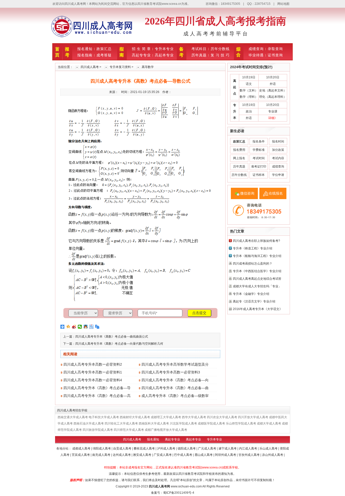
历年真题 (199, 55)
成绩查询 (256, 49)
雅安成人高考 (142, 455)
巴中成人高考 (183, 455)
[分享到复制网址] (97, 327)
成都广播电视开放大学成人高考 (166, 430)
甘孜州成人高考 (249, 455)
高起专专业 (141, 55)
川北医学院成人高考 (183, 423)
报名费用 (239, 150)
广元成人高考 (207, 448)
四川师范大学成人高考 (129, 430)
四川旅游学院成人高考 (98, 430)
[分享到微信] (80, 327)
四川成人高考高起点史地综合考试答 (257, 278)
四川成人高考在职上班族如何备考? (256, 241)
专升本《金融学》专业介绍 (251, 294)
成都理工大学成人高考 (166, 417)
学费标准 (259, 150)
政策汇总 (104, 49)
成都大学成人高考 (269, 423)
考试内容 (278, 158)
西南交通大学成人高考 (73, 417)
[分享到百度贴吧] (91, 327)
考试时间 (259, 158)
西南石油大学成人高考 (88, 423)
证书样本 (259, 175)
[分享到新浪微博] (74, 327)
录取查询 (275, 49)
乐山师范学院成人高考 (241, 423)
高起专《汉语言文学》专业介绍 (254, 301)
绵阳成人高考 (102, 448)
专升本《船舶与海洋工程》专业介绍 (257, 256)
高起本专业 (164, 55)
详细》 (272, 118)
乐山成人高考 (268, 448)
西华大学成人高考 (194, 417)
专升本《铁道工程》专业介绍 (252, 248)
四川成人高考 (90, 67)
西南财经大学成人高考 (135, 417)
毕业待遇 (256, 55)
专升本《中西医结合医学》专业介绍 (257, 271)
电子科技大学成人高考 (104, 417)
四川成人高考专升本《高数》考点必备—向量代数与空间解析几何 (119, 343)
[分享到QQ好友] (86, 327)
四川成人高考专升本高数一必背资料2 (92, 364)
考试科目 (199, 49)
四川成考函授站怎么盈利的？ (252, 263)
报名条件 (259, 141)
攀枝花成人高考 (145, 448)
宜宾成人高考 (81, 455)
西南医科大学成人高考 (154, 423)
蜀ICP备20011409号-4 (178, 492)
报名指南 (84, 55)
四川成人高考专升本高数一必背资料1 (92, 372)
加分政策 (278, 150)
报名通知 (84, 49)
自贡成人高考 (122, 448)
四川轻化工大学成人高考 (121, 423)
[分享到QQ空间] (68, 327)
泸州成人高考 (166, 448)
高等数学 (148, 67)
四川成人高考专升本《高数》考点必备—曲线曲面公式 (111, 336)
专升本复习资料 (120, 67)
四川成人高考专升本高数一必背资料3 (170, 372)
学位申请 (278, 175)
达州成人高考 (122, 455)
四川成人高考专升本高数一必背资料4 (92, 380)
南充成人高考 (101, 455)
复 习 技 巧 (220, 55)
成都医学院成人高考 (211, 423)
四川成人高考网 (159, 486)
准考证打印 (258, 166)
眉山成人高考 (203, 455)
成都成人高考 (81, 448)
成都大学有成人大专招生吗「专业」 (257, 286)
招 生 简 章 (141, 49)
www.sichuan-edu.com (186, 486)
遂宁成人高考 (227, 448)
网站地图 (283, 4)
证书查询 (275, 55)
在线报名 (276, 193)
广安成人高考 (163, 455)
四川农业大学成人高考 (222, 417)
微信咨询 (247, 193)
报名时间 (278, 141)
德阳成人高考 (187, 448)
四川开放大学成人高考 (253, 417)
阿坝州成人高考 (226, 455)
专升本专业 (164, 49)
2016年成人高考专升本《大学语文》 (257, 309)
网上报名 (239, 158)
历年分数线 (220, 49)
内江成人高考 (248, 448)
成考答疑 (104, 55)
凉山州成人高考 (273, 455)
